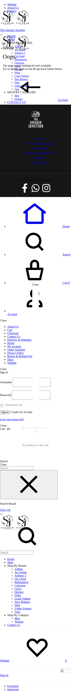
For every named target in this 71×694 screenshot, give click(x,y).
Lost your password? (12, 419)
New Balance (22, 601)
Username (6, 382)
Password (5, 395)
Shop (10, 359)
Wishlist (11, 4)
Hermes (19, 592)
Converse (19, 62)
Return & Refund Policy (21, 356)
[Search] (27, 550)
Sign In (4, 675)
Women (19, 621)
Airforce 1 (20, 53)
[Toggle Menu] (1, 34)
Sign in (5, 412)
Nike (17, 605)
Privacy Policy (15, 352)
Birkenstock (21, 59)
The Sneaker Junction (12, 30)
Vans (17, 611)
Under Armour (23, 608)
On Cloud (20, 56)
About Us (13, 7)
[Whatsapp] (35, 188)
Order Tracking (16, 349)
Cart (9, 329)
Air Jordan (21, 572)
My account (14, 346)
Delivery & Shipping (19, 339)
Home (10, 343)
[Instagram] (46, 188)
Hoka (17, 72)
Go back (62, 100)
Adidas (19, 569)
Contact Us (16, 102)
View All (5, 509)
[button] (38, 226)
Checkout (12, 333)
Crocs (18, 588)
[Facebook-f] (24, 188)
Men (17, 618)
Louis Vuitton (22, 598)
